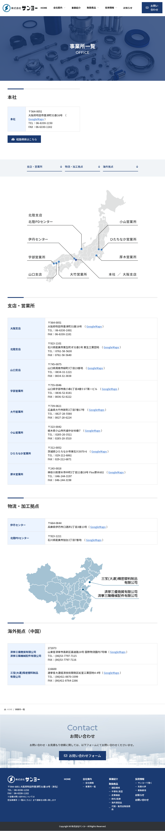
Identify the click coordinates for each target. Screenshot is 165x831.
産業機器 (116, 795)
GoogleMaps (36, 119)
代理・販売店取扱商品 (121, 808)
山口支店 (35, 274)
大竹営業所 (78, 274)
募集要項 (142, 790)
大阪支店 (130, 274)
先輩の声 (142, 786)
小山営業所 (128, 222)
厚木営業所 (128, 256)
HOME (67, 779)
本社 (112, 274)
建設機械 (116, 787)
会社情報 (89, 783)
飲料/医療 (116, 798)
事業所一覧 (90, 786)
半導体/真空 (117, 791)
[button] (152, 7)
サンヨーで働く (145, 783)
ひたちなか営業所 (123, 239)
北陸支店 (35, 215)
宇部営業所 (37, 256)
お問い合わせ (142, 799)
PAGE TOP (158, 803)
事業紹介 (113, 779)
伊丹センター (39, 239)
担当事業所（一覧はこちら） (20, 800)
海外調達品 (117, 802)
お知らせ (139, 795)
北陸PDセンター (41, 222)
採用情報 (139, 779)
